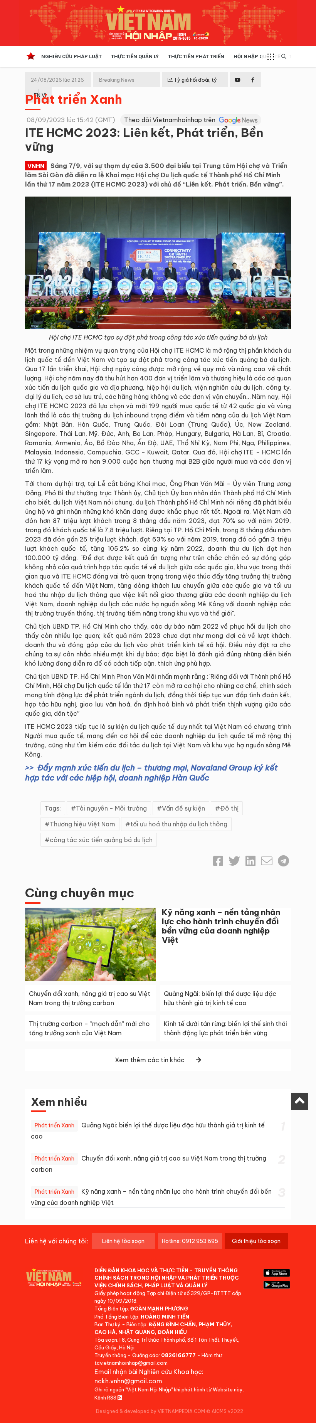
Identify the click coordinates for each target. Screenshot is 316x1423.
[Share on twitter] (234, 861)
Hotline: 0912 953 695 (190, 1241)
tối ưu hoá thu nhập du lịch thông (178, 824)
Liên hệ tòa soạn (123, 1241)
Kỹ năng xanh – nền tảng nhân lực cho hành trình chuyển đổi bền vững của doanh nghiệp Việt (221, 926)
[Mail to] (266, 861)
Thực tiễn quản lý (135, 56)
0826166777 (178, 1355)
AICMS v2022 (227, 1411)
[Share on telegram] (283, 861)
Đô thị (229, 808)
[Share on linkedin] (250, 861)
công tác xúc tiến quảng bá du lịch (101, 840)
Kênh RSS (106, 1397)
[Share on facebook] (218, 861)
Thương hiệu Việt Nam (82, 824)
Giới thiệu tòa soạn (256, 1241)
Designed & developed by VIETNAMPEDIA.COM (150, 1411)
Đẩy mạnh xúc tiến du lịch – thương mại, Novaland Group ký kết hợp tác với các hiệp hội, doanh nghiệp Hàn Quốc (151, 772)
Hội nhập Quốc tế (257, 56)
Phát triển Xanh (73, 99)
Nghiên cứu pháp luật (71, 56)
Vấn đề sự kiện (183, 808)
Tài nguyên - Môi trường (111, 808)
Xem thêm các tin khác (150, 1060)
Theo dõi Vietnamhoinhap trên (170, 120)
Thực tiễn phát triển (196, 56)
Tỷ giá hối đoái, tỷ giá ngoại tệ (192, 86)
